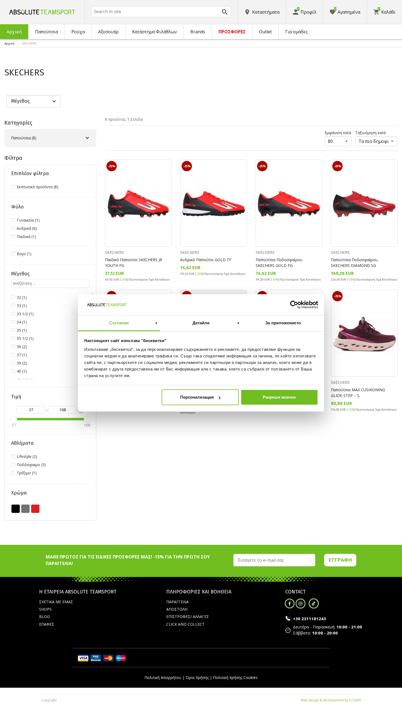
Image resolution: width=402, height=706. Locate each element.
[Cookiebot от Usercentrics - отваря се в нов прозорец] (294, 305)
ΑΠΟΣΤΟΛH (176, 609)
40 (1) (22, 371)
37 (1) (22, 354)
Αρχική (14, 32)
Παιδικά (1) (26, 236)
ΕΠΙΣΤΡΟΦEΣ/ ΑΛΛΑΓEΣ (187, 616)
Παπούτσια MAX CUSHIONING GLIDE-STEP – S (358, 392)
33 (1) (22, 305)
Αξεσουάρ (108, 32)
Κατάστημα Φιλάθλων (154, 32)
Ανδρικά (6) (27, 228)
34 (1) (22, 322)
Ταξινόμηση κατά (370, 132)
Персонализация (197, 397)
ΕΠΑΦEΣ (46, 624)
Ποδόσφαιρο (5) (31, 464)
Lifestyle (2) (27, 456)
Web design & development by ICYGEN (331, 700)
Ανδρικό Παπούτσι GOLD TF (205, 259)
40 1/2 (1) (25, 379)
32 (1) (22, 297)
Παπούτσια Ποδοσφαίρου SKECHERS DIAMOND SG (354, 262)
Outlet (265, 32)
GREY (25, 508)
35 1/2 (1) (25, 338)
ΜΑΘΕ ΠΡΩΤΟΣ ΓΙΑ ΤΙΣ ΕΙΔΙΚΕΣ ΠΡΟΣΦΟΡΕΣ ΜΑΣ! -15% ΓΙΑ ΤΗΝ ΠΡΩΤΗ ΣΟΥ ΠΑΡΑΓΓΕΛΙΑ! (128, 560)
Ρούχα (78, 32)
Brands (197, 32)
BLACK (15, 508)
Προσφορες (232, 32)
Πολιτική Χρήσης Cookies (235, 677)
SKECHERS (114, 252)
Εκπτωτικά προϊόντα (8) (37, 186)
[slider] (13, 419)
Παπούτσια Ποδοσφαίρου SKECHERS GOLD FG (279, 262)
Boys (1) (24, 253)
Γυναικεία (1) (28, 220)
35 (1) (22, 330)
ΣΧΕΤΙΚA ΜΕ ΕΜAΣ (56, 601)
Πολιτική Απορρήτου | (164, 677)
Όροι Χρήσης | (199, 677)
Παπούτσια (46, 32)
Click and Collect (185, 624)
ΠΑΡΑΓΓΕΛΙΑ (177, 601)
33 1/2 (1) (25, 313)
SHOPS (45, 609)
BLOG (44, 616)
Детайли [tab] (201, 322)
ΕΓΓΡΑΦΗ (340, 560)
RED (35, 508)
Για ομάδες (296, 32)
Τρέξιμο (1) (27, 472)
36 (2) (22, 346)
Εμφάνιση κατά (338, 132)
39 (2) (22, 363)
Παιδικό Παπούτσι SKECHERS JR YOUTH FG (133, 262)
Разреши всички (279, 397)
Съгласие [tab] (119, 322)
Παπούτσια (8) (23, 137)
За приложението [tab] (283, 322)
